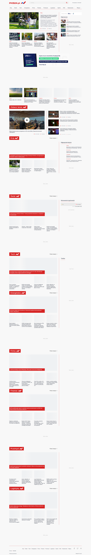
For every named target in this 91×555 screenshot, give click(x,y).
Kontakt (14, 550)
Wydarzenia (70, 7)
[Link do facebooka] (74, 548)
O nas (10, 550)
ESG (64, 7)
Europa (35, 41)
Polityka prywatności (13, 553)
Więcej (78, 7)
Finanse (39, 7)
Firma (33, 7)
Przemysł (46, 7)
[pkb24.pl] (24, 20)
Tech (21, 7)
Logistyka (52, 7)
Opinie (59, 7)
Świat (15, 7)
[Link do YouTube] (81, 548)
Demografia (24, 41)
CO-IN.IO (79, 204)
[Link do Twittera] (77, 548)
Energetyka (27, 7)
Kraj (11, 7)
